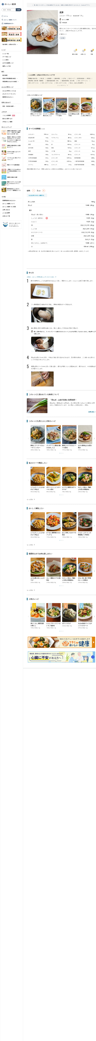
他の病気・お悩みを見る (9, 44)
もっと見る (30, 499)
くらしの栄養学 (7, 115)
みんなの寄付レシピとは (9, 91)
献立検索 (5, 75)
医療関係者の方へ (9, 23)
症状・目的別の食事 (8, 106)
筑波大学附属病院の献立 (9, 78)
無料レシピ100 (7, 66)
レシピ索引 (6, 60)
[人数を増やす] (43, 190)
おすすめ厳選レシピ (8, 63)
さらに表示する (61, 85)
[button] (94, 108)
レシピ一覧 (6, 53)
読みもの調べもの (7, 118)
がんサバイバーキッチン (9, 94)
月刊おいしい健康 (7, 121)
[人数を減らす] (33, 190)
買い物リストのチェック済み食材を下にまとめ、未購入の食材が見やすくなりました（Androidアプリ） (62, 5)
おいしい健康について (10, 20)
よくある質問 (6, 213)
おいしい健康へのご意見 (9, 206)
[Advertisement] (61, 64)
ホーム (6, 16)
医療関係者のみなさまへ (9, 200)
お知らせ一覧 (6, 216)
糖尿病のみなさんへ (8, 97)
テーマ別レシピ (7, 57)
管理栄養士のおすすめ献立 (10, 81)
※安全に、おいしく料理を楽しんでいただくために (40, 277)
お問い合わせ (6, 210)
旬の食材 (62, 38)
